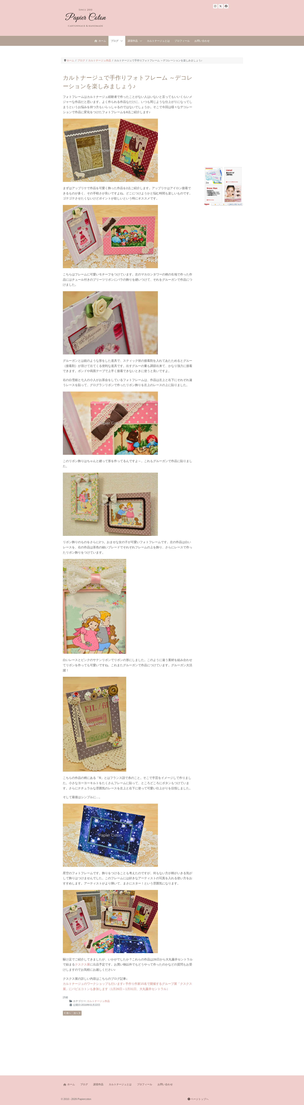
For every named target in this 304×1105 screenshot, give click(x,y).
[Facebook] (226, 6)
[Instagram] (215, 6)
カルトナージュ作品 (98, 1001)
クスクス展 (82, 964)
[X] (220, 6)
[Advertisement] (223, 119)
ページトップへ (199, 1099)
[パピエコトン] (85, 18)
